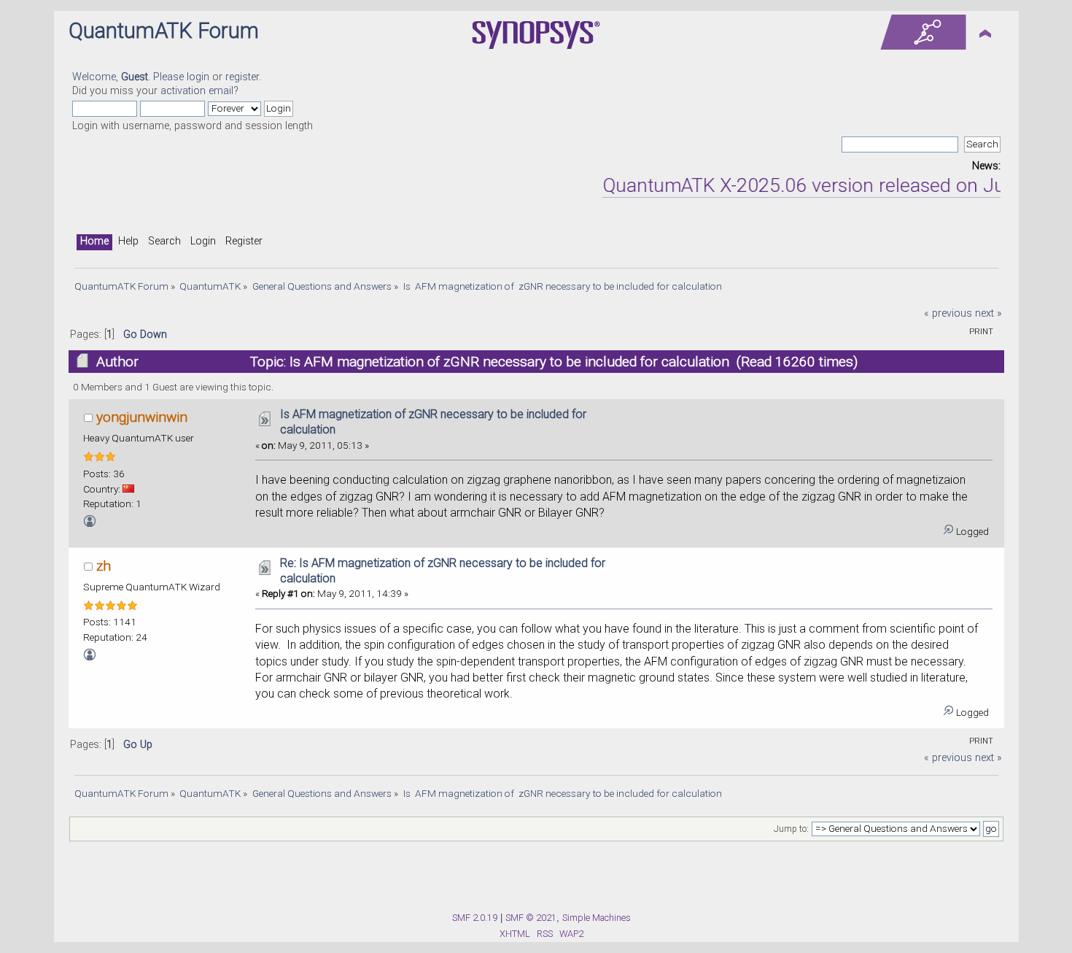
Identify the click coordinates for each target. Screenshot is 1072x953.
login (198, 77)
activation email (196, 91)
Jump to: (791, 829)
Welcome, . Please (129, 77)
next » (988, 313)
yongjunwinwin (141, 417)
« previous (948, 313)
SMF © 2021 (530, 917)
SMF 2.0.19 (474, 917)
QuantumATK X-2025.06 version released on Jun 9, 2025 (830, 185)
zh (103, 565)
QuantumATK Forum (164, 30)
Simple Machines (596, 917)
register (242, 77)
